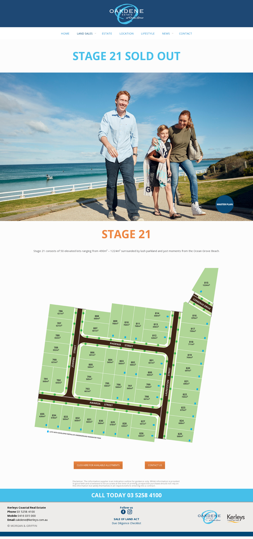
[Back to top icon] (235, 531)
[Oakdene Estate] (126, 14)
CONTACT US (155, 465)
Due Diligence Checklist (126, 523)
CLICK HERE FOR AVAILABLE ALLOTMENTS (98, 465)
